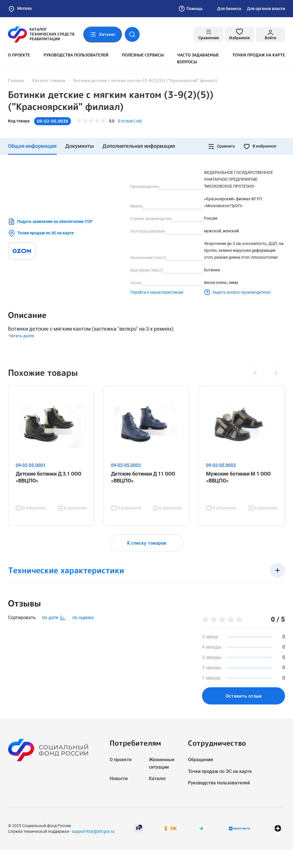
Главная (16, 80)
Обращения (200, 759)
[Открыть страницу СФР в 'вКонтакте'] (239, 828)
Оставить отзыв (243, 696)
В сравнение (75, 508)
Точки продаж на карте (258, 55)
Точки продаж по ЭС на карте (45, 233)
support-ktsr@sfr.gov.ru (93, 831)
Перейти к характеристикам (156, 292)
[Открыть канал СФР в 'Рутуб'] (138, 828)
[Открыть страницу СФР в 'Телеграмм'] (201, 828)
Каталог (157, 778)
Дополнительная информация (138, 146)
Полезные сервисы (143, 55)
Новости (119, 778)
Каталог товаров (48, 80)
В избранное (264, 146)
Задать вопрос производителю (241, 292)
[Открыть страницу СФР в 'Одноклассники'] (170, 828)
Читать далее (21, 335)
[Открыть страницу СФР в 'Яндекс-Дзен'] (278, 828)
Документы (79, 146)
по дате (50, 617)
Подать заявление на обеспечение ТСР (54, 221)
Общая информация (32, 146)
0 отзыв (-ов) (130, 121)
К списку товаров (146, 543)
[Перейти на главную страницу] (41, 34)
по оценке (83, 617)
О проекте (19, 55)
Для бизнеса (229, 8)
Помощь (195, 8)
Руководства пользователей (75, 55)
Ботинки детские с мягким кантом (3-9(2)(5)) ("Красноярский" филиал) (110, 101)
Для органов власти (266, 8)
